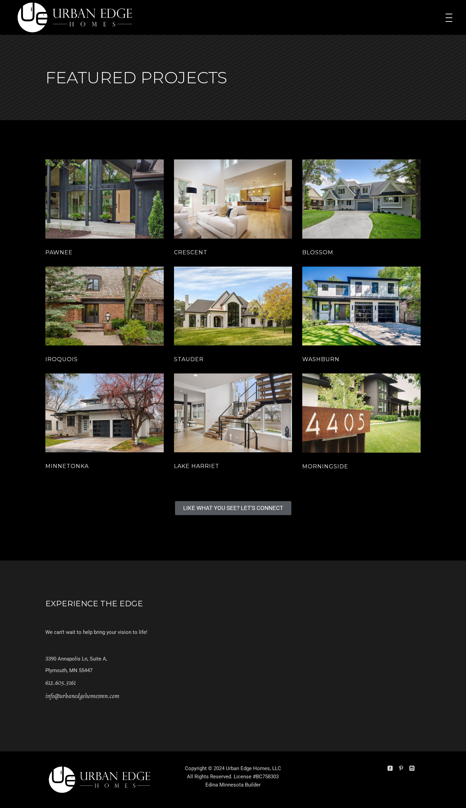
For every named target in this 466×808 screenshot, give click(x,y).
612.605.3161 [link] (60, 682)
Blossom (317, 252)
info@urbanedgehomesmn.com (82, 696)
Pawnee (59, 252)
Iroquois (61, 359)
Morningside (325, 466)
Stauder (189, 359)
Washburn (320, 359)
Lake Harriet (196, 466)
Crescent (190, 252)
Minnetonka (67, 466)
